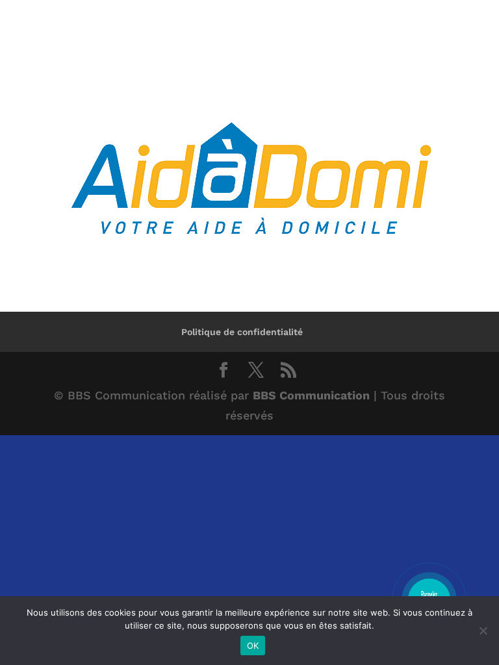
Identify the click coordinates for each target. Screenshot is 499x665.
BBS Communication (311, 395)
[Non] (482, 630)
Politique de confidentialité (242, 332)
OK (253, 645)
